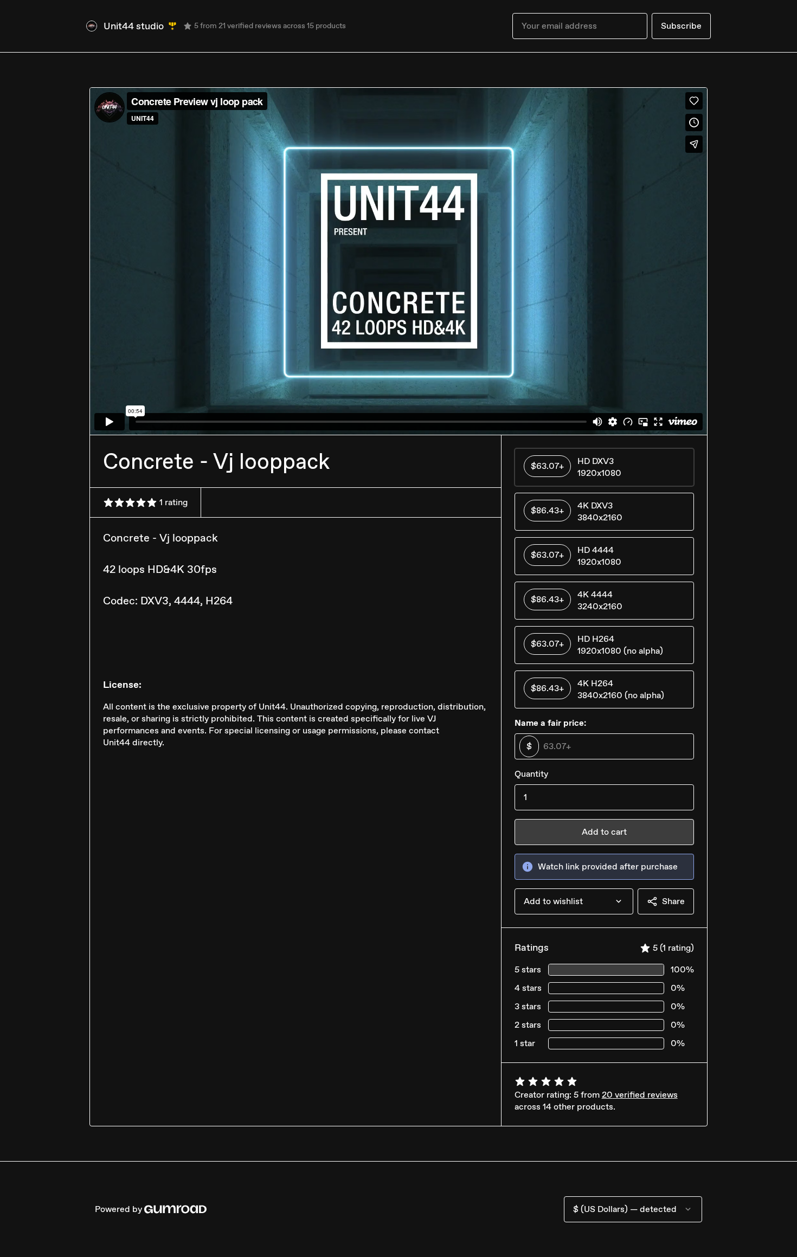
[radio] (604, 467)
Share (673, 901)
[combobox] (574, 901)
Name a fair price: (550, 723)
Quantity (531, 774)
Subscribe (681, 26)
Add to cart (604, 832)
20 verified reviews (640, 1095)
